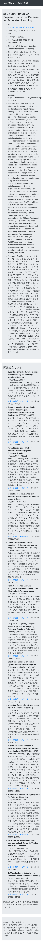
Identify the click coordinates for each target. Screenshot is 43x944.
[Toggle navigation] (38, 3)
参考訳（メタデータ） (21, 401)
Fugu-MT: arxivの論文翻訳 (15, 3)
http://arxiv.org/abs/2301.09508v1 (22, 27)
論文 (9, 401)
